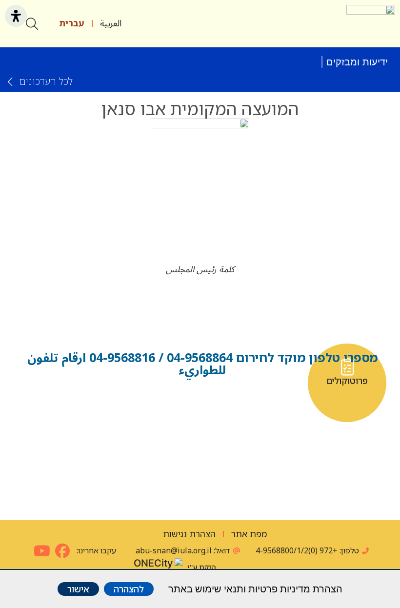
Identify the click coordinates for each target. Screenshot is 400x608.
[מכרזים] (200, 455)
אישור (78, 589)
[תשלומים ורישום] (102, 455)
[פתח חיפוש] (32, 24)
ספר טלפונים (151, 381)
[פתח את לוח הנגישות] (16, 16)
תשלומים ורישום (102, 473)
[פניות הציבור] (298, 455)
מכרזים (200, 469)
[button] (332, 24)
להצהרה (129, 589)
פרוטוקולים (347, 381)
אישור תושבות (249, 381)
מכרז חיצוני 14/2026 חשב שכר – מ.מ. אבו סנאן (216, 57)
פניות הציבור (298, 469)
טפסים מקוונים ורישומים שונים (52, 385)
